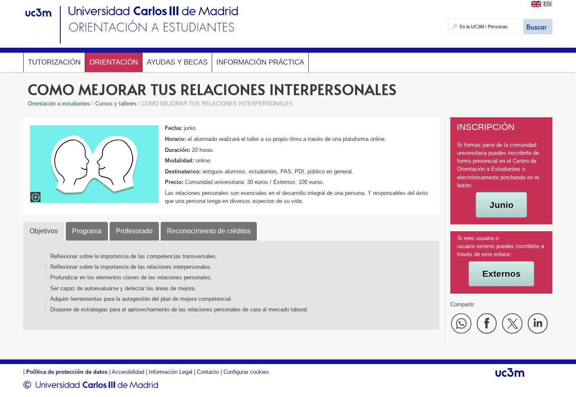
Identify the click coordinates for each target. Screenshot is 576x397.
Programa (87, 231)
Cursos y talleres (116, 103)
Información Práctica (260, 62)
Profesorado (134, 231)
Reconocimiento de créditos (208, 231)
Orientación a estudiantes (59, 103)
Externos (501, 273)
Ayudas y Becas (177, 62)
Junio (502, 205)
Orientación (113, 62)
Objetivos (44, 231)
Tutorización (54, 62)
